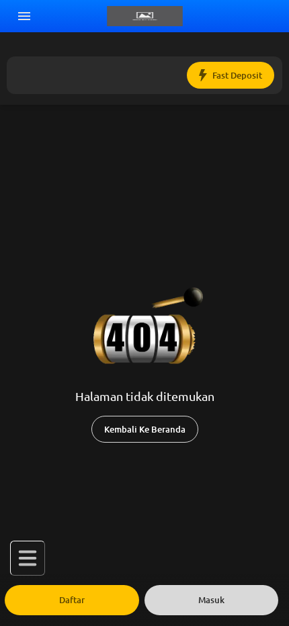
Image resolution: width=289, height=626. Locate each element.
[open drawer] (24, 16)
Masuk (211, 600)
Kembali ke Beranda (144, 429)
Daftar (72, 600)
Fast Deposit (237, 76)
